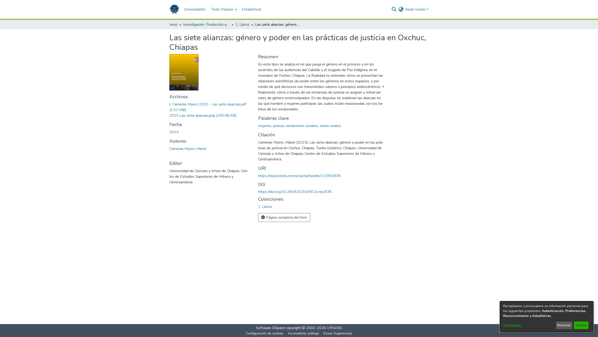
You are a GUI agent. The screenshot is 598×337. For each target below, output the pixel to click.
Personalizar (512, 325)
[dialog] (546, 316)
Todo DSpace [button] (222, 9)
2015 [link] (174, 132)
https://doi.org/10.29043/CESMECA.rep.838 (294, 191)
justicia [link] (278, 125)
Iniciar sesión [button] (416, 9)
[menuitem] (223, 9)
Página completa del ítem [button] (286, 217)
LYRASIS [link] (334, 327)
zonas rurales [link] (330, 125)
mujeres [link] (264, 125)
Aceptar (581, 325)
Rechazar (564, 325)
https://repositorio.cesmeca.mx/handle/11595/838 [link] (299, 175)
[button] (174, 9)
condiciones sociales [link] (301, 125)
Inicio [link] (174, 24)
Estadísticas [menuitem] (251, 9)
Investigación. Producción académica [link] (206, 24)
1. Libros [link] (242, 24)
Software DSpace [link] (270, 327)
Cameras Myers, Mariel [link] (187, 148)
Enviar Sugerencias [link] (338, 333)
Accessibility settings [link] (303, 333)
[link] (202, 115)
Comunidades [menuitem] (195, 9)
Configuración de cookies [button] (264, 333)
